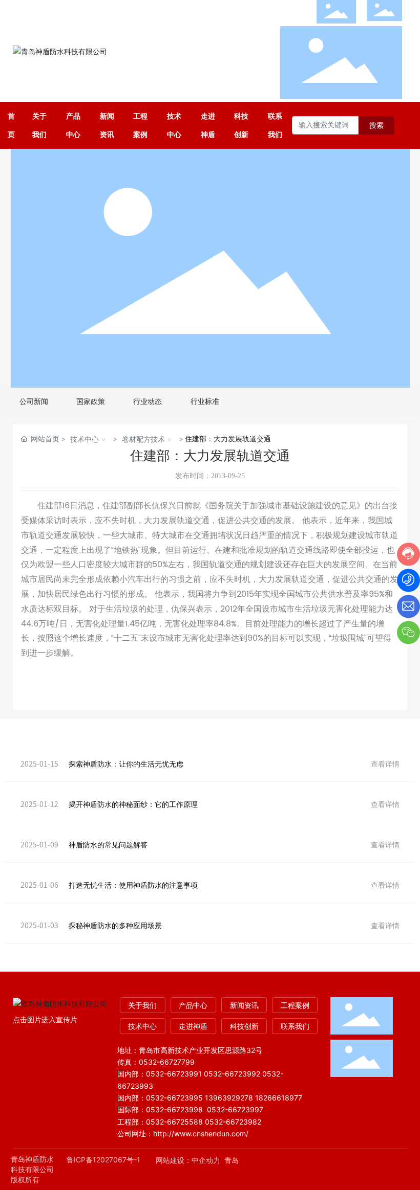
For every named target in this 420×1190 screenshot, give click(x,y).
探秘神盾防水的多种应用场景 (115, 925)
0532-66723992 (232, 1073)
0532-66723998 (174, 1109)
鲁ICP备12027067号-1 (103, 1159)
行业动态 (147, 402)
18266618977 (278, 1097)
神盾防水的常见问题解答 (108, 844)
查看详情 (385, 763)
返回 (210, 681)
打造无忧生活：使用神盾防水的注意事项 (133, 885)
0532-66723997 (235, 1109)
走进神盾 (193, 1026)
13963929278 (229, 1097)
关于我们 (142, 1005)
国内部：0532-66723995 (160, 1097)
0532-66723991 (174, 1073)
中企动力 (206, 1160)
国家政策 (90, 402)
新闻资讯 (244, 1005)
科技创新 (244, 1026)
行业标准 (205, 402)
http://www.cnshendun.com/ (201, 1133)
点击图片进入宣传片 (45, 1019)
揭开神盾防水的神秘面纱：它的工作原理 (133, 804)
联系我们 (295, 1026)
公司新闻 (33, 402)
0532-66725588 (174, 1121)
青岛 (231, 1160)
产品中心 (193, 1005)
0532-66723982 (233, 1121)
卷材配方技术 (143, 439)
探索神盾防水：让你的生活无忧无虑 (126, 763)
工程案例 (295, 1005)
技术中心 (84, 439)
